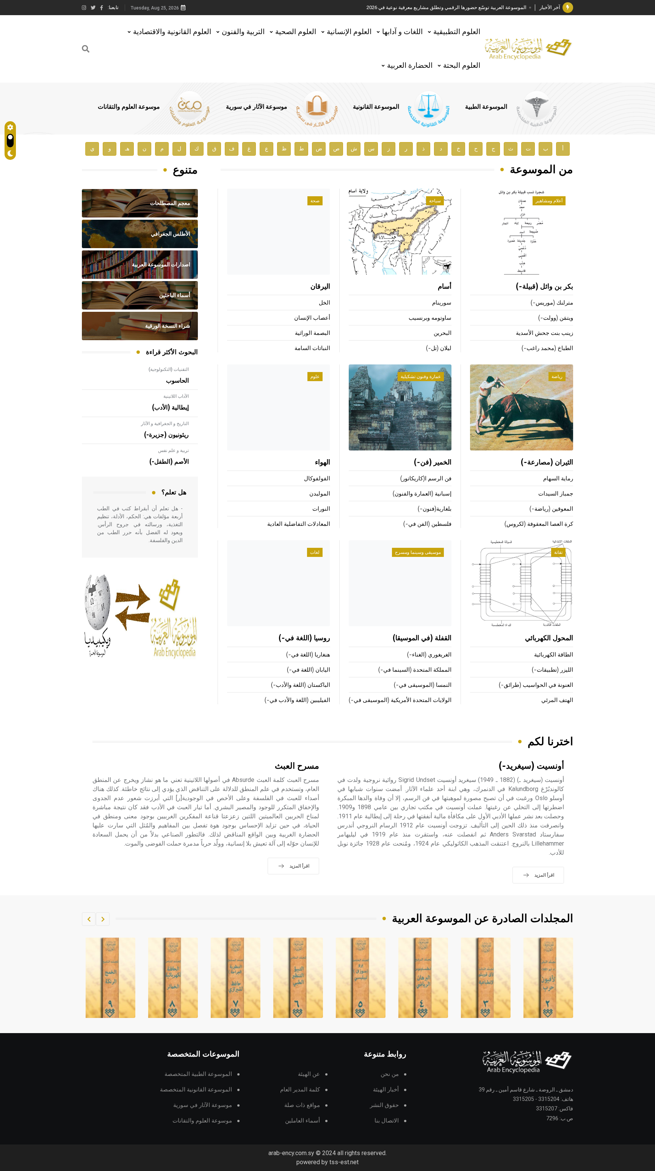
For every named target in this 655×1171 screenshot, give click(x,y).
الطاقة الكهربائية (553, 655)
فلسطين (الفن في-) (427, 524)
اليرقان (320, 287)
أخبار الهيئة (386, 1090)
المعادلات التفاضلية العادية (298, 524)
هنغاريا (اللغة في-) (308, 655)
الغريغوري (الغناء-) (429, 655)
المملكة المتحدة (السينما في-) (414, 670)
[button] (103, 919)
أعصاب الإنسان (312, 318)
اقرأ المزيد (544, 875)
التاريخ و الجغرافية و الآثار (165, 423)
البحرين (442, 333)
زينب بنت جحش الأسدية (544, 333)
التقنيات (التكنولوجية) (169, 369)
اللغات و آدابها (402, 31)
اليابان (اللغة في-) (308, 670)
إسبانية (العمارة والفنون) (422, 494)
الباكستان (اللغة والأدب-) (300, 685)
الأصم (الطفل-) (169, 461)
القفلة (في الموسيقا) (422, 638)
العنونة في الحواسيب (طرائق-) (536, 685)
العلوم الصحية (295, 31)
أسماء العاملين (302, 1121)
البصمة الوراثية (312, 333)
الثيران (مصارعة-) (547, 462)
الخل (324, 303)
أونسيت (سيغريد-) (531, 766)
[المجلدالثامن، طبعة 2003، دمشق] (235, 978)
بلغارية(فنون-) (434, 509)
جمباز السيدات (555, 494)
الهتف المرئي (557, 700)
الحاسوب (177, 380)
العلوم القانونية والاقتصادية (172, 31)
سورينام (441, 303)
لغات (315, 552)
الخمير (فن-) (432, 462)
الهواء (322, 462)
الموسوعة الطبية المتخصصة (198, 1074)
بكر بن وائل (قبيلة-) (544, 287)
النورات (321, 509)
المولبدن (319, 494)
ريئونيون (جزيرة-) (166, 435)
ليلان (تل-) (438, 348)
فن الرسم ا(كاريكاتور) (425, 478)
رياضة (557, 376)
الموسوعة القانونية (376, 106)
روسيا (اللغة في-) (304, 638)
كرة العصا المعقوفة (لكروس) (539, 524)
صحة (315, 200)
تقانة (558, 552)
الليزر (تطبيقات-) (552, 670)
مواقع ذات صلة (302, 1105)
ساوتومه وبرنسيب (430, 318)
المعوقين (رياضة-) (551, 509)
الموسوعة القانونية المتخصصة (196, 1090)
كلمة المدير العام (300, 1090)
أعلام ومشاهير (549, 200)
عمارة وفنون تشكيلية (421, 376)
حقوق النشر (384, 1105)
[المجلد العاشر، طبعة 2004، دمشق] (110, 978)
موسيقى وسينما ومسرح (418, 552)
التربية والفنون (243, 31)
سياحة (435, 200)
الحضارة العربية (409, 65)
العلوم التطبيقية (456, 31)
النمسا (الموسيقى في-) (422, 685)
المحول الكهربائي (549, 638)
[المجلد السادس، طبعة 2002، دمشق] (360, 978)
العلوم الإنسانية (349, 31)
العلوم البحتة (461, 65)
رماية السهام (558, 478)
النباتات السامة (312, 348)
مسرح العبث (297, 766)
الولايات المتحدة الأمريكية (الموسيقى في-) (400, 700)
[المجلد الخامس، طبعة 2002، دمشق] (423, 978)
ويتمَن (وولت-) (555, 318)
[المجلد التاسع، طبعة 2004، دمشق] (173, 978)
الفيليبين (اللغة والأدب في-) (297, 700)
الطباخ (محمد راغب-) (547, 348)
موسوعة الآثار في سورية (256, 106)
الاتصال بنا (387, 1121)
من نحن (390, 1074)
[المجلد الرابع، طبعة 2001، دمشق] (486, 978)
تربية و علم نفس (173, 450)
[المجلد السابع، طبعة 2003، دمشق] (298, 978)
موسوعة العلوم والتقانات (129, 106)
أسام (444, 287)
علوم (315, 376)
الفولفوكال (317, 478)
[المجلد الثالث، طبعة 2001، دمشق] (548, 978)
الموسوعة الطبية (486, 106)
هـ (127, 148)
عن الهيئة (309, 1074)
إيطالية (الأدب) (170, 407)
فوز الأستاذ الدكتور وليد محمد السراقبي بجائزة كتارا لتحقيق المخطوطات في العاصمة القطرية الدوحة (424, 7)
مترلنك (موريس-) (552, 303)
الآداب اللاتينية (176, 396)
